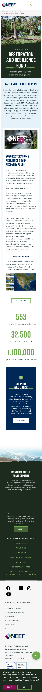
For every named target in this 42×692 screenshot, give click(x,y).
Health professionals (21, 557)
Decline (24, 687)
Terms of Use (9, 625)
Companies (21, 553)
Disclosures (9, 629)
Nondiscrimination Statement (15, 612)
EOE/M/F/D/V (9, 616)
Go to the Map (21, 301)
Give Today (21, 420)
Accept (9, 687)
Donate (21, 529)
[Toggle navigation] (38, 5)
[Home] (8, 5)
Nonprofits (21, 543)
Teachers (21, 548)
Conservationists (21, 567)
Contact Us (10, 602)
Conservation (16, 12)
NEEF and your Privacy (12, 620)
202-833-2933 (26, 602)
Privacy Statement (31, 680)
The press (21, 562)
